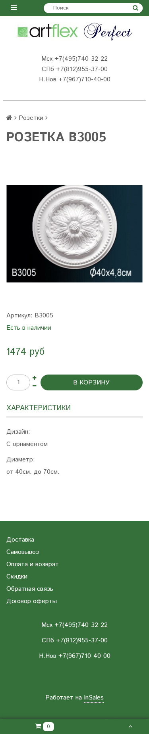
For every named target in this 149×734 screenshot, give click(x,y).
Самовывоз (22, 552)
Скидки (16, 576)
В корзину (91, 382)
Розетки (31, 118)
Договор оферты (31, 601)
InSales (94, 697)
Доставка (20, 539)
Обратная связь (29, 589)
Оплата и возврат (32, 564)
